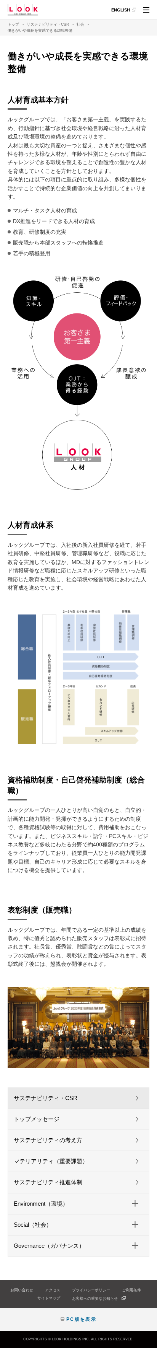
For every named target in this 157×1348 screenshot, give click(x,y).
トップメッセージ (36, 1119)
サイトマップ (48, 1298)
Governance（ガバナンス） (49, 1245)
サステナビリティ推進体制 (48, 1182)
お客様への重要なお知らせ (95, 1298)
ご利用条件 (131, 1290)
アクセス (52, 1290)
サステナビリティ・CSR (48, 24)
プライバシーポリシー (91, 1290)
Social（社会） (33, 1224)
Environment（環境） (41, 1203)
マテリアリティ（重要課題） (51, 1161)
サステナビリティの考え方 (48, 1140)
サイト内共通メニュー (146, 11)
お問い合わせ (21, 1290)
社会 (80, 24)
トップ (13, 24)
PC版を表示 (81, 1319)
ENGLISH (120, 10)
